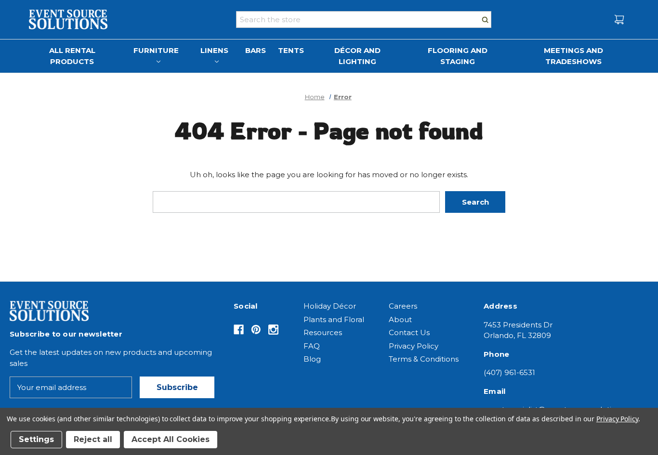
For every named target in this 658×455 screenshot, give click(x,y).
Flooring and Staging (457, 56)
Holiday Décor (329, 306)
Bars (255, 50)
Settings (36, 439)
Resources (322, 332)
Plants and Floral (333, 319)
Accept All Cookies (171, 439)
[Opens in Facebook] (239, 330)
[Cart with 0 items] (619, 19)
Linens (214, 50)
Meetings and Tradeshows (573, 56)
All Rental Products (72, 56)
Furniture (156, 50)
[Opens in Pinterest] (256, 330)
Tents (291, 50)
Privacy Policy (413, 346)
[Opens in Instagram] (273, 330)
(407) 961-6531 (509, 372)
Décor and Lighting (357, 56)
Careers (403, 306)
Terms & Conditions (424, 359)
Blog (312, 359)
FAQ (311, 346)
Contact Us (409, 332)
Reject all (93, 439)
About (400, 319)
